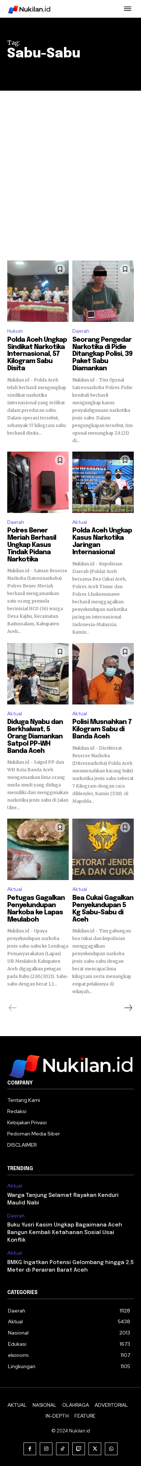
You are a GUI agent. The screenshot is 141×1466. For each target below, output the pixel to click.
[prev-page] (12, 1008)
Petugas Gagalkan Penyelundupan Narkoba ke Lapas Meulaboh (36, 909)
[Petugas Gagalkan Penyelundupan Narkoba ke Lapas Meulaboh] (38, 849)
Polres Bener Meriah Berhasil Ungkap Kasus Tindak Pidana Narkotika (31, 544)
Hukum (15, 331)
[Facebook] (30, 1449)
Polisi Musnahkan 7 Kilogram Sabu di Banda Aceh (102, 729)
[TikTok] (62, 1449)
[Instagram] (46, 1449)
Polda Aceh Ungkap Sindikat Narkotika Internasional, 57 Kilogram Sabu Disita (37, 354)
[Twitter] (95, 1449)
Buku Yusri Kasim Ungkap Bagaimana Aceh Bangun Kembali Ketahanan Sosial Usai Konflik (64, 1232)
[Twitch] (78, 1449)
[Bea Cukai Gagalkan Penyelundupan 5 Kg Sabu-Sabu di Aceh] (103, 849)
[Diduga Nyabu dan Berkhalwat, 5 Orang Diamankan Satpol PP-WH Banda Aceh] (38, 673)
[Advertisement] (70, 164)
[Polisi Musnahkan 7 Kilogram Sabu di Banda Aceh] (103, 673)
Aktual (79, 522)
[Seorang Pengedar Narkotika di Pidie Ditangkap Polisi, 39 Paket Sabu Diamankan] (103, 291)
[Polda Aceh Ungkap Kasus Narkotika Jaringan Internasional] (103, 482)
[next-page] (128, 1008)
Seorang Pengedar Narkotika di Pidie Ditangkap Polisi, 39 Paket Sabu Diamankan (102, 354)
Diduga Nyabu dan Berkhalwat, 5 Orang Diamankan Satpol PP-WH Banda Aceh (35, 736)
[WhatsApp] (111, 1449)
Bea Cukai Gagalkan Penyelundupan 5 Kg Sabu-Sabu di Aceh (102, 909)
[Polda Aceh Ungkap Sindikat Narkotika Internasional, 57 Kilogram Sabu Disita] (38, 291)
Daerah (80, 331)
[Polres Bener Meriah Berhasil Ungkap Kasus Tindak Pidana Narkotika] (38, 482)
